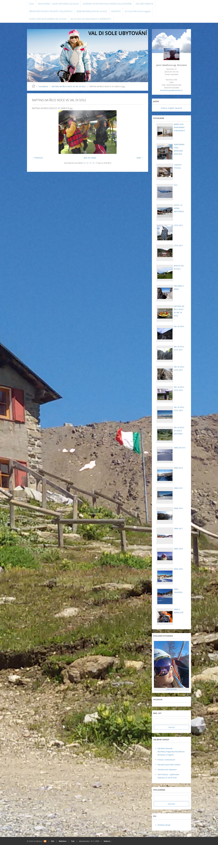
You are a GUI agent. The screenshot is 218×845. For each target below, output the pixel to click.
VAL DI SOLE (179, 326)
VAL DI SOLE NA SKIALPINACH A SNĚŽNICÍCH (91, 19)
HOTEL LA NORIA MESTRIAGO (179, 208)
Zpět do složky (90, 158)
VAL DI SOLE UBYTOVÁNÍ (117, 33)
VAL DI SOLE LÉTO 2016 (179, 409)
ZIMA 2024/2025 (178, 590)
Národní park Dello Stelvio (169, 764)
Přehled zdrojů (164, 825)
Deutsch (178, 108)
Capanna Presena (177, 166)
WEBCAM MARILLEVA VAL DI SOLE (92, 11)
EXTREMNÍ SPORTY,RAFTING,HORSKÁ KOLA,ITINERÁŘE (107, 3)
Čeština (164, 108)
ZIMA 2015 (178, 488)
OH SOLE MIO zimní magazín (138, 11)
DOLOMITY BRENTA (144, 3)
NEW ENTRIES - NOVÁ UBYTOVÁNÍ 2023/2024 (58, 3)
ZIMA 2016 (178, 508)
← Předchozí (37, 158)
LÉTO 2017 (178, 245)
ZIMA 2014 (178, 468)
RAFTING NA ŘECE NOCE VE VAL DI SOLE (69, 86)
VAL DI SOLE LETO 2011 (179, 348)
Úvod (31, 3)
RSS (52, 841)
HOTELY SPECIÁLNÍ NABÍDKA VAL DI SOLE (47, 19)
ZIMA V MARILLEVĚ (178, 611)
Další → (140, 158)
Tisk (72, 841)
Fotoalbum (43, 86)
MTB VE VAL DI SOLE (179, 267)
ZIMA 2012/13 (179, 447)
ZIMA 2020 (178, 569)
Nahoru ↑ (108, 841)
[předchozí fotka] (36, 132)
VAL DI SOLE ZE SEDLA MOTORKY (179, 430)
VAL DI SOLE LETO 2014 (179, 388)
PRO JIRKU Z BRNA (179, 287)
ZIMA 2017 (178, 528)
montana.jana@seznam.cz (171, 90)
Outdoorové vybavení (167, 769)
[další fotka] (139, 132)
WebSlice (62, 841)
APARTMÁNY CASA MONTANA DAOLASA (179, 149)
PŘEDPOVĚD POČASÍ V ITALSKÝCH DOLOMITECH (51, 11)
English (171, 108)
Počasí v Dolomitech (166, 759)
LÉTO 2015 (178, 225)
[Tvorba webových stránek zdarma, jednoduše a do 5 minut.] (45, 841)
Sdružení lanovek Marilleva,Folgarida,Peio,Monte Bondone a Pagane (171, 751)
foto (176, 185)
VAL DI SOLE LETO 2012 (179, 368)
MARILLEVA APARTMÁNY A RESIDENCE (179, 127)
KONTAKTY (116, 11)
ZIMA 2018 (178, 549)
